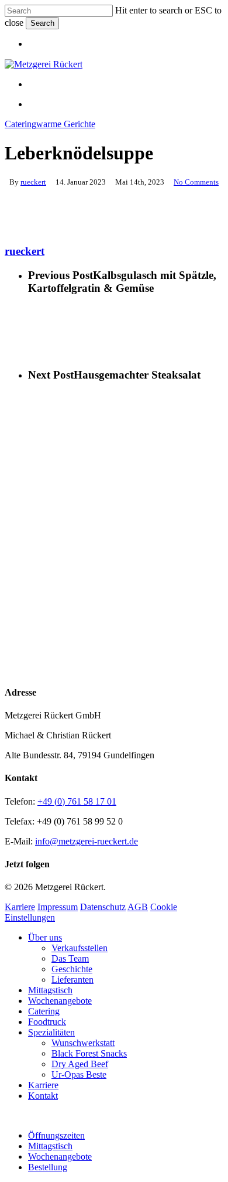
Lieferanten (72, 980)
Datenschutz (103, 907)
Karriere (20, 907)
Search (42, 23)
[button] (8, 1115)
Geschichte (71, 969)
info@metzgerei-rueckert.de (86, 841)
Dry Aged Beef (79, 1064)
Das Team (70, 958)
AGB (137, 907)
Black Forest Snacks (89, 1053)
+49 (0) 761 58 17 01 (76, 801)
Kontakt (43, 1096)
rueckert (33, 182)
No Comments (196, 182)
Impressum (57, 907)
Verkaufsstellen (79, 948)
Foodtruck (47, 1022)
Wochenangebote (60, 1001)
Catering (20, 124)
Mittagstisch (50, 990)
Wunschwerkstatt (83, 1043)
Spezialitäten (51, 1032)
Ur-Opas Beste (78, 1074)
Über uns (45, 937)
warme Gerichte (65, 124)
